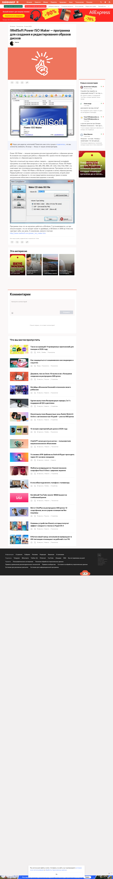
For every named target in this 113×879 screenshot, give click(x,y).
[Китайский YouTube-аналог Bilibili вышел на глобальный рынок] (42, 497)
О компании (60, 554)
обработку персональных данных (56, 870)
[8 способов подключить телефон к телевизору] (42, 484)
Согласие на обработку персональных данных (73, 564)
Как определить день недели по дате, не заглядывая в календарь (91, 111)
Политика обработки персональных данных (49, 561)
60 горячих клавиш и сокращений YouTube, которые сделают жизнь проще (90, 97)
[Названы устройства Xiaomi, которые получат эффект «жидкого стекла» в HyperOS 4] (42, 526)
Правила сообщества (49, 564)
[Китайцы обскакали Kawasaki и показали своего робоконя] (42, 390)
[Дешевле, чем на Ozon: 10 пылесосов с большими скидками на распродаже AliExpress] (42, 376)
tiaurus (17, 42)
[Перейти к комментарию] (92, 92)
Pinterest (43, 558)
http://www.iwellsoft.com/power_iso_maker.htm (28, 233)
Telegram (17, 558)
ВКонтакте (25, 558)
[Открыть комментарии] (35, 352)
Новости (46, 393)
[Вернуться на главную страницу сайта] (8, 2)
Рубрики (27, 554)
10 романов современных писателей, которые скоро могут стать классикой (91, 144)
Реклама (35, 554)
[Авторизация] (109, 2)
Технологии (51, 352)
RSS (64, 558)
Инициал (58, 558)
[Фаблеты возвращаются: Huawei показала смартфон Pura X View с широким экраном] (42, 470)
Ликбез (44, 352)
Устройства (54, 379)
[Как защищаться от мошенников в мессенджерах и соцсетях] (42, 363)
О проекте (19, 554)
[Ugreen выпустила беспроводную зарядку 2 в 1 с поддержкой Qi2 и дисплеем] (42, 403)
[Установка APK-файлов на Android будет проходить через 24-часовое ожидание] (42, 457)
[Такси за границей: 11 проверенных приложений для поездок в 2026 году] (42, 349)
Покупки (46, 379)
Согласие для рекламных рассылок (16, 567)
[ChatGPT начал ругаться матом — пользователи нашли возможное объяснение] (42, 443)
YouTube (50, 558)
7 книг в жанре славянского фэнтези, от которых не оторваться (92, 128)
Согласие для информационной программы (44, 567)
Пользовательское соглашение (23, 561)
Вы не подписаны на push (76, 558)
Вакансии (51, 554)
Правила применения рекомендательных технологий (22, 564)
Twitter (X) (34, 558)
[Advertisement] (42, 284)
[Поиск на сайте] (101, 2)
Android (47, 460)
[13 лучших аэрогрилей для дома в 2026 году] (42, 430)
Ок (56, 874)
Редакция (43, 554)
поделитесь (61, 144)
